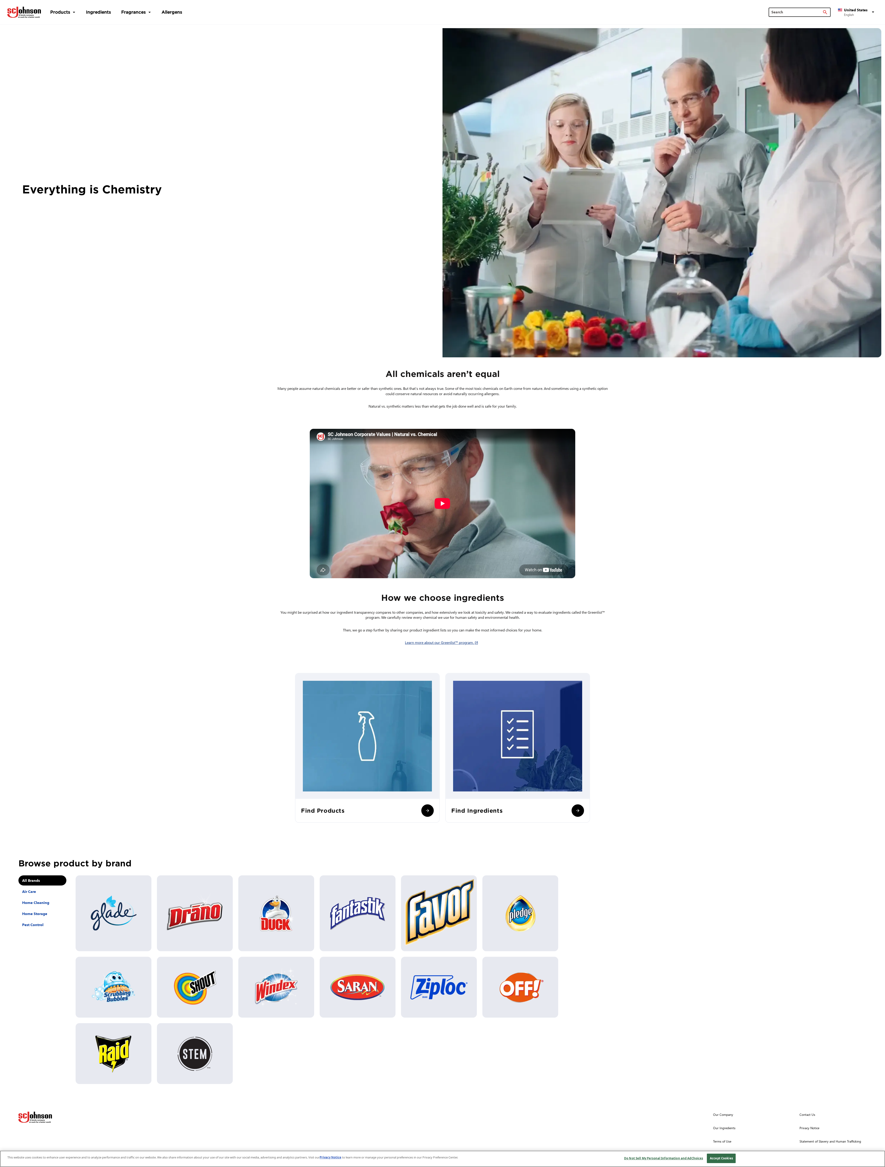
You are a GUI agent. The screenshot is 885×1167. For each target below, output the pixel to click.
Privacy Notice (330, 1157)
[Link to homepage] (24, 12)
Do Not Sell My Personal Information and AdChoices (663, 1158)
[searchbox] (796, 12)
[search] (825, 12)
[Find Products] (427, 810)
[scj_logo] (35, 1117)
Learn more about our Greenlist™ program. (442, 642)
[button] (857, 12)
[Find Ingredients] (578, 810)
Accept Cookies (721, 1158)
